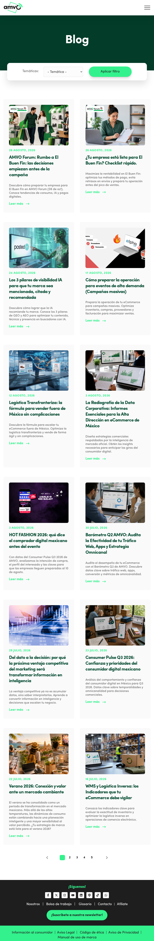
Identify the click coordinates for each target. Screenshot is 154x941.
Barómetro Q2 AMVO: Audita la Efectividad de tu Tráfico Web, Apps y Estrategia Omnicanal (113, 544)
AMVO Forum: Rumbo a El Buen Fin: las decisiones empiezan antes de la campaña (33, 166)
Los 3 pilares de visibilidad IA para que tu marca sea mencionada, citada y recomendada (35, 289)
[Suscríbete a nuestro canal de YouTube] (73, 895)
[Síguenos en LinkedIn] (81, 895)
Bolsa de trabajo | (62, 904)
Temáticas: (30, 71)
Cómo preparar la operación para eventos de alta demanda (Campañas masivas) (114, 286)
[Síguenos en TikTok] (98, 895)
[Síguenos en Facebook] (48, 895)
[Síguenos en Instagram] (65, 895)
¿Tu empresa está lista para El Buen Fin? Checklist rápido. (113, 160)
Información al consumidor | (34, 932)
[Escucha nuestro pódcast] (89, 895)
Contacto (105, 904)
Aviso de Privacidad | (125, 932)
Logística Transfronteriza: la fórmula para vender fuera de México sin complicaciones (37, 409)
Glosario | (88, 904)
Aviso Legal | (68, 932)
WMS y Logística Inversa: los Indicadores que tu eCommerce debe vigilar (111, 792)
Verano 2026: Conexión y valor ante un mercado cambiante (37, 789)
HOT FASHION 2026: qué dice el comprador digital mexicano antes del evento (38, 541)
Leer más (16, 203)
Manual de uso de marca (77, 937)
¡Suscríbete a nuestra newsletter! (77, 915)
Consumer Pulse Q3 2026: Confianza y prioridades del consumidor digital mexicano (112, 664)
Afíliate (122, 904)
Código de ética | (94, 932)
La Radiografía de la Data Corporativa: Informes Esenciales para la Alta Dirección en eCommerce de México (112, 414)
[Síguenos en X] (56, 895)
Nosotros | (36, 904)
